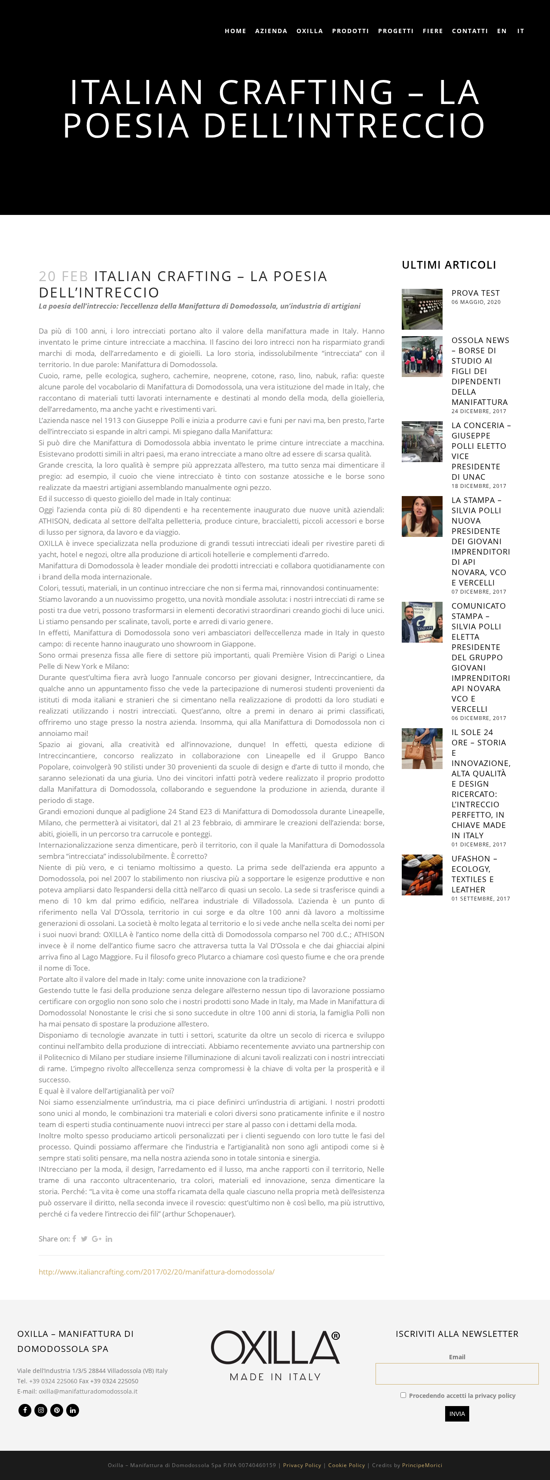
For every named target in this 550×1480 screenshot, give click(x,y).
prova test (476, 293)
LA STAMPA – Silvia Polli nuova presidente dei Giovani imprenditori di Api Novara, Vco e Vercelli (481, 541)
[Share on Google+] (96, 1239)
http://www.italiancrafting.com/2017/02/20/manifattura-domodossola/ (157, 1272)
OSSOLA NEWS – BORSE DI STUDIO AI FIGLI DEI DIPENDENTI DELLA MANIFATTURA (481, 371)
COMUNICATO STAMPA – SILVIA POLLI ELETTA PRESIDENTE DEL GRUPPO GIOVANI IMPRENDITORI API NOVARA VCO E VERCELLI (481, 657)
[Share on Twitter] (84, 1239)
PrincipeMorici (422, 1465)
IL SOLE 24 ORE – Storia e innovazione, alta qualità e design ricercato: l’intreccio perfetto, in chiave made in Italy (481, 783)
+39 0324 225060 (53, 1381)
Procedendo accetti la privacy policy (462, 1395)
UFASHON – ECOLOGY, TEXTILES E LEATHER (475, 874)
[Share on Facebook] (74, 1239)
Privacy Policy (302, 1465)
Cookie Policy (346, 1465)
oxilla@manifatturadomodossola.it (88, 1391)
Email (457, 1357)
